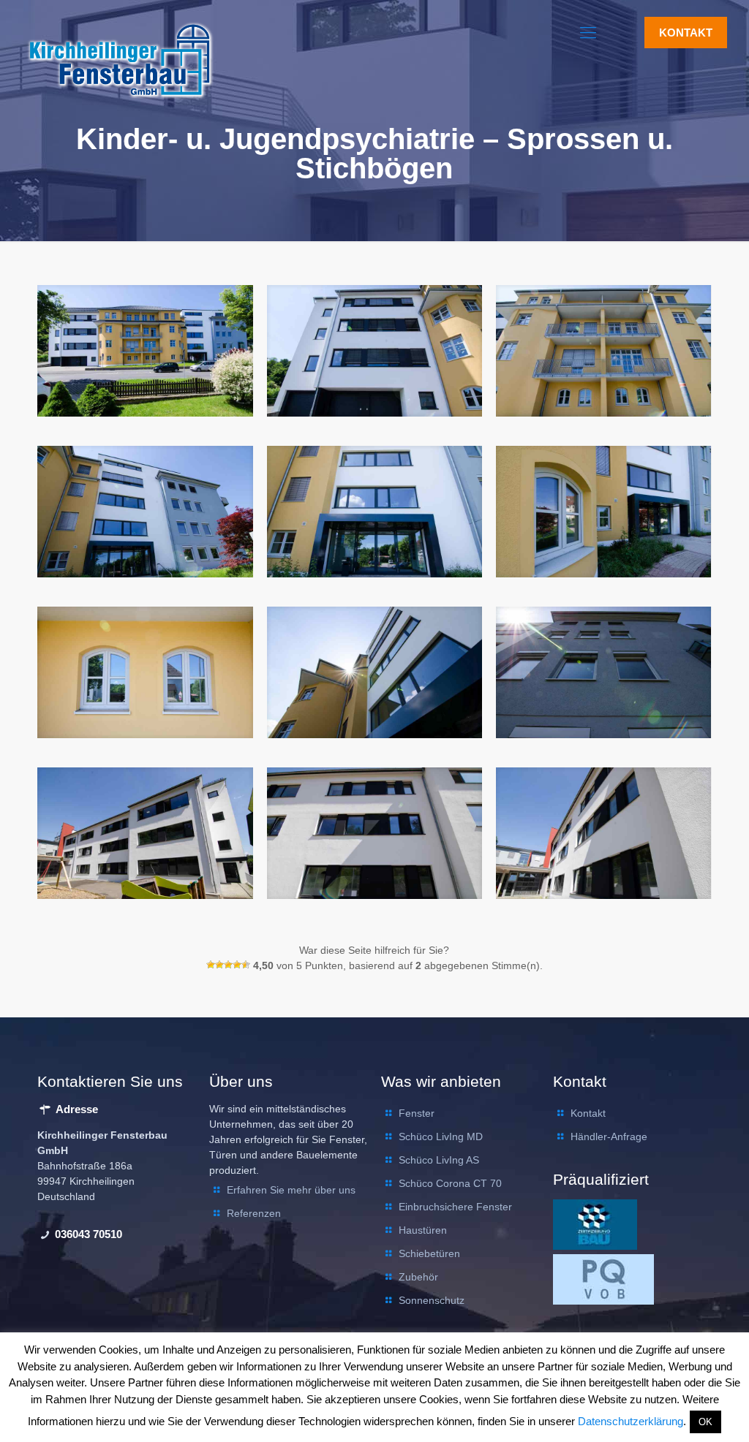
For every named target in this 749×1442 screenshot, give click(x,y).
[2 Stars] (219, 964)
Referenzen (254, 1213)
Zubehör (418, 1277)
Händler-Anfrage (609, 1136)
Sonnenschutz (431, 1300)
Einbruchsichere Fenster (455, 1207)
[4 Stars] (237, 964)
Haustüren (423, 1230)
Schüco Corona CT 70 (450, 1183)
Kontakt (588, 1113)
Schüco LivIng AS (439, 1160)
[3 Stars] (228, 964)
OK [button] (705, 1421)
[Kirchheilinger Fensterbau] (120, 55)
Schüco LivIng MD (441, 1136)
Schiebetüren (429, 1253)
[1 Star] (210, 964)
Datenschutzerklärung (630, 1421)
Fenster (416, 1113)
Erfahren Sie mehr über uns (291, 1190)
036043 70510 (87, 1234)
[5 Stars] (245, 964)
